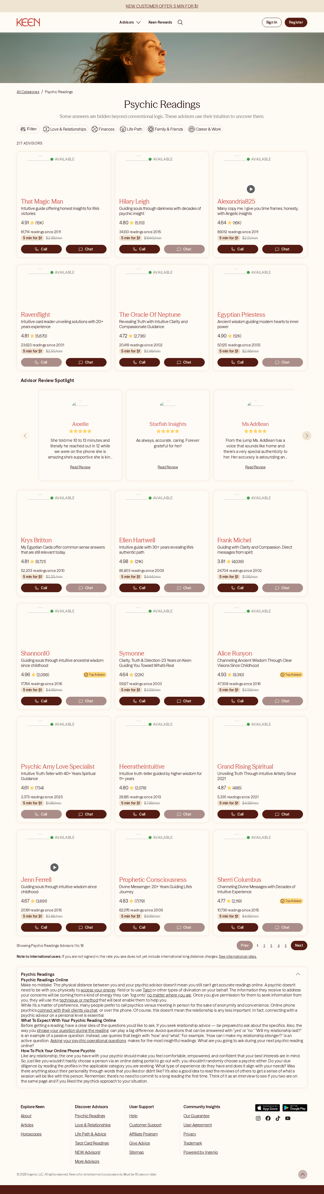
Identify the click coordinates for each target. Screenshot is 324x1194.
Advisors (126, 22)
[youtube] (288, 1120)
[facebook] (268, 1120)
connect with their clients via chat (67, 1010)
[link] (251, 189)
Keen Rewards (160, 22)
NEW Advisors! (87, 1152)
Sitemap (136, 1152)
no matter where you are (169, 995)
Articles (27, 1124)
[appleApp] (267, 1110)
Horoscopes (31, 1134)
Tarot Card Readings (92, 1143)
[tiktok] (278, 1120)
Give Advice (139, 1143)
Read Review (80, 467)
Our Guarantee (197, 1115)
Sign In (271, 22)
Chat (89, 249)
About (26, 1115)
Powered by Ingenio (201, 1152)
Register (296, 22)
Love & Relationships (93, 1124)
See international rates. (238, 956)
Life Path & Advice (90, 1134)
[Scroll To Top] (302, 1174)
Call (44, 249)
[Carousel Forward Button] (306, 435)
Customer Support (145, 1124)
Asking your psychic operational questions (88, 1040)
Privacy (190, 1134)
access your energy (98, 989)
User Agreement (198, 1124)
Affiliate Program (143, 1134)
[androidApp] (294, 1110)
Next (299, 945)
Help (133, 1115)
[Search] (180, 22)
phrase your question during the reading (73, 1030)
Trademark (193, 1143)
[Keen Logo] (28, 22)
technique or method (78, 1000)
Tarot (147, 989)
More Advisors (87, 1161)
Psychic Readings (90, 1115)
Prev (245, 945)
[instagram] (258, 1120)
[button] (298, 974)
